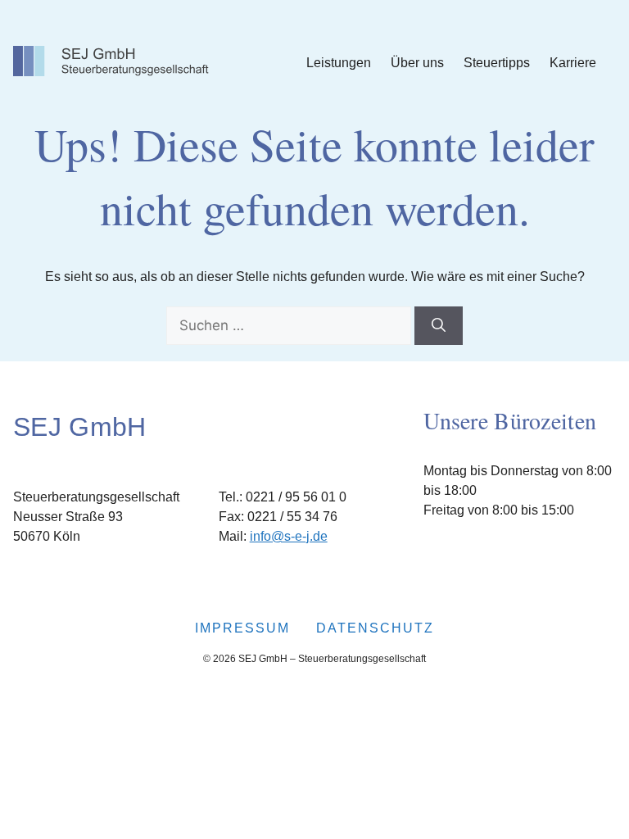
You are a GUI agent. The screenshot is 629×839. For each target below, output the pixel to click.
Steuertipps (497, 63)
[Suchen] (438, 326)
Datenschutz (375, 628)
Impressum (242, 628)
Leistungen (338, 63)
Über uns (417, 63)
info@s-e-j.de (289, 536)
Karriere (573, 63)
